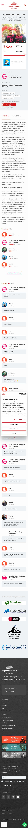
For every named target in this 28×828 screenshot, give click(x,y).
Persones (4, 703)
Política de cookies (7, 813)
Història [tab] (6, 116)
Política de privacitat (7, 810)
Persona (6, 781)
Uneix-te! (7, 785)
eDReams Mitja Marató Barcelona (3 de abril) (12, 86)
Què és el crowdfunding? (8, 728)
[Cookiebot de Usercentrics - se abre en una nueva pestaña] (19, 394)
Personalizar (13, 428)
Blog (3, 730)
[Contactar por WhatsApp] (24, 824)
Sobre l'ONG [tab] (16, 116)
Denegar (14, 433)
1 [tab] (22, 41)
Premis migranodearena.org (8, 725)
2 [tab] (24, 41)
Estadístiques (5, 723)
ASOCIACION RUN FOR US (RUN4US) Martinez (15, 76)
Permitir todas (14, 424)
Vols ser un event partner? (8, 710)
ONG (3, 708)
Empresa (15, 781)
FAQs (6, 691)
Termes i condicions (7, 808)
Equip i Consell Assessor (7, 720)
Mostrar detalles (18, 419)
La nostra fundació (6, 717)
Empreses (4, 705)
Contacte (12, 691)
